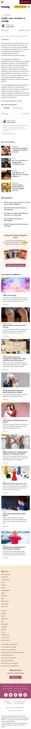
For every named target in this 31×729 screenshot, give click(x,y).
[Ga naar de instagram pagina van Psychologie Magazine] (20, 695)
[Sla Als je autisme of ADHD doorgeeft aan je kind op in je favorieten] (28, 404)
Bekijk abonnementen (20, 6)
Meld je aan (15, 677)
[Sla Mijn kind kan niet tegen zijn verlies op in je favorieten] (28, 467)
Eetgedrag (8, 15)
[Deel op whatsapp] (28, 114)
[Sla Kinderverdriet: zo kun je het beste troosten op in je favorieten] (28, 309)
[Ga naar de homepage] (5, 7)
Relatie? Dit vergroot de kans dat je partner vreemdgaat (16, 225)
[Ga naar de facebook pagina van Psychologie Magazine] (6, 695)
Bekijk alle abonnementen (15, 265)
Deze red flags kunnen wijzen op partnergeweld (13, 219)
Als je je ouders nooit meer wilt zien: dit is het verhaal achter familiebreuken (17, 203)
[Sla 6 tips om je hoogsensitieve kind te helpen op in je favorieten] (28, 497)
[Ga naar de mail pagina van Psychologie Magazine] (10, 695)
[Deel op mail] (25, 114)
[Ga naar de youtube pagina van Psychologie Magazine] (15, 695)
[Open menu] (29, 6)
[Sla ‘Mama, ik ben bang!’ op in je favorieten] (28, 279)
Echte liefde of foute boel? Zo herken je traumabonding (15, 208)
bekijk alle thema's (18, 108)
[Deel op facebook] (22, 114)
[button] (25, 2)
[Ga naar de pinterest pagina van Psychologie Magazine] (25, 695)
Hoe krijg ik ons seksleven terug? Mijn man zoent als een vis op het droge (16, 214)
